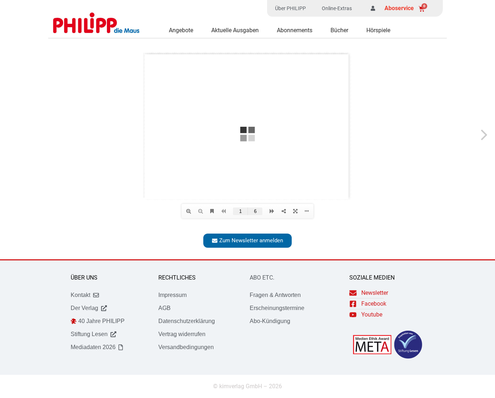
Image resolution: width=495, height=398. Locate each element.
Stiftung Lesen (89, 334)
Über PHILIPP (290, 8)
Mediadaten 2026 (93, 347)
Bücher (339, 30)
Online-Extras (337, 8)
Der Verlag (84, 308)
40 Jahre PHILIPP (101, 321)
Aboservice (399, 8)
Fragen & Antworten (275, 295)
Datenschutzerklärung (186, 321)
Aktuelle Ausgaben (235, 30)
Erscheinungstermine (277, 308)
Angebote (181, 30)
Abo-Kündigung (270, 321)
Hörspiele (378, 30)
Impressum (172, 295)
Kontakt (80, 295)
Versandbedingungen (186, 347)
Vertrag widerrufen (181, 334)
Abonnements (294, 30)
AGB (164, 308)
